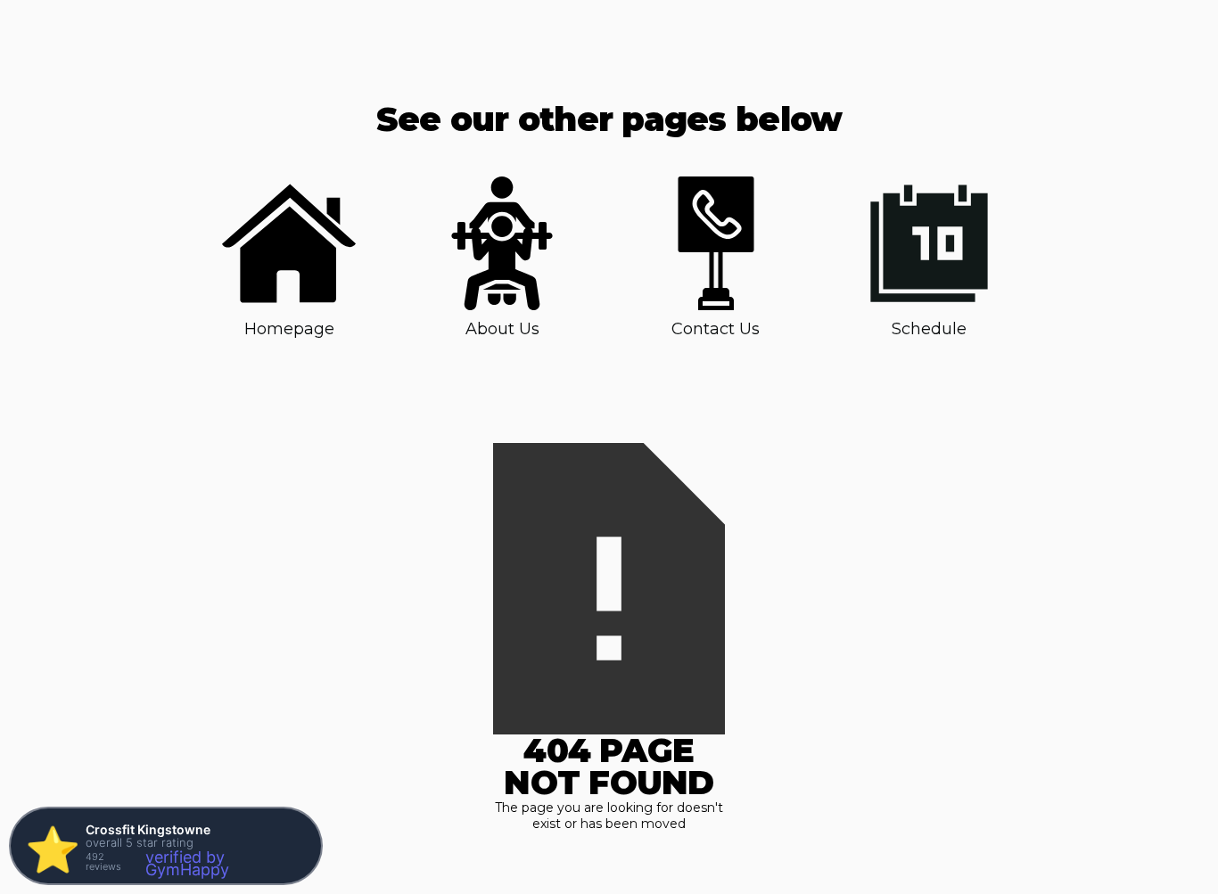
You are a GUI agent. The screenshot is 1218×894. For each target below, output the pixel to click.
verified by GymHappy (187, 863)
